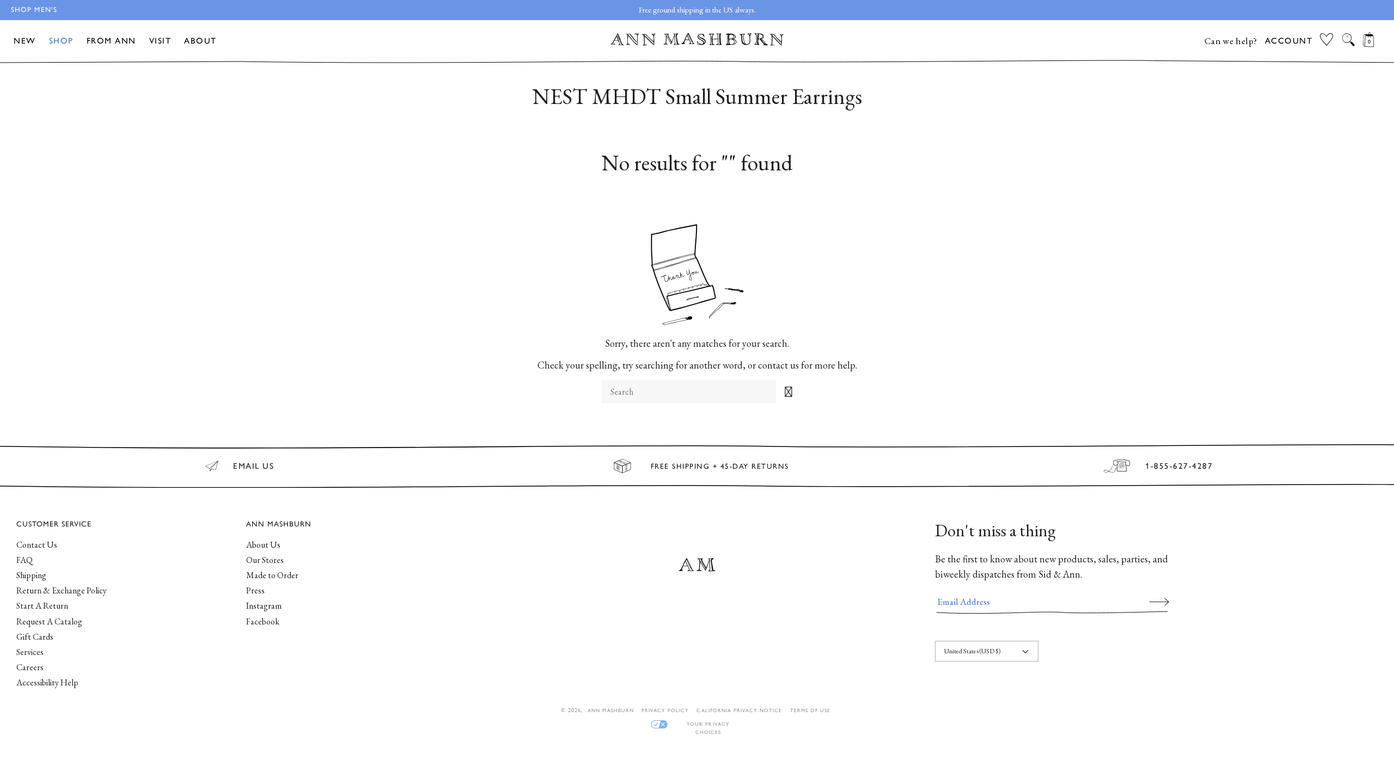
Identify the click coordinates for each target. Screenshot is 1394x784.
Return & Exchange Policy (61, 590)
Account (1289, 41)
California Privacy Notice (739, 710)
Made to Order (272, 575)
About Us (263, 544)
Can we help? (1231, 41)
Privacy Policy (665, 710)
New (25, 41)
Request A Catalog (49, 621)
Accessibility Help (47, 682)
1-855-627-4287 (1179, 466)
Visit (160, 41)
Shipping (31, 575)
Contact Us (36, 544)
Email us (253, 466)
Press (255, 590)
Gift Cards (34, 636)
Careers (30, 667)
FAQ (24, 560)
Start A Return (42, 605)
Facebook (262, 621)
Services (30, 652)
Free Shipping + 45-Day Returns (720, 466)
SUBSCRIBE (1159, 601)
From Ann (111, 41)
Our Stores (265, 560)
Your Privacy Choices (708, 724)
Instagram (264, 605)
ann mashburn (610, 710)
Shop (61, 41)
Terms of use (810, 710)
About (200, 41)
